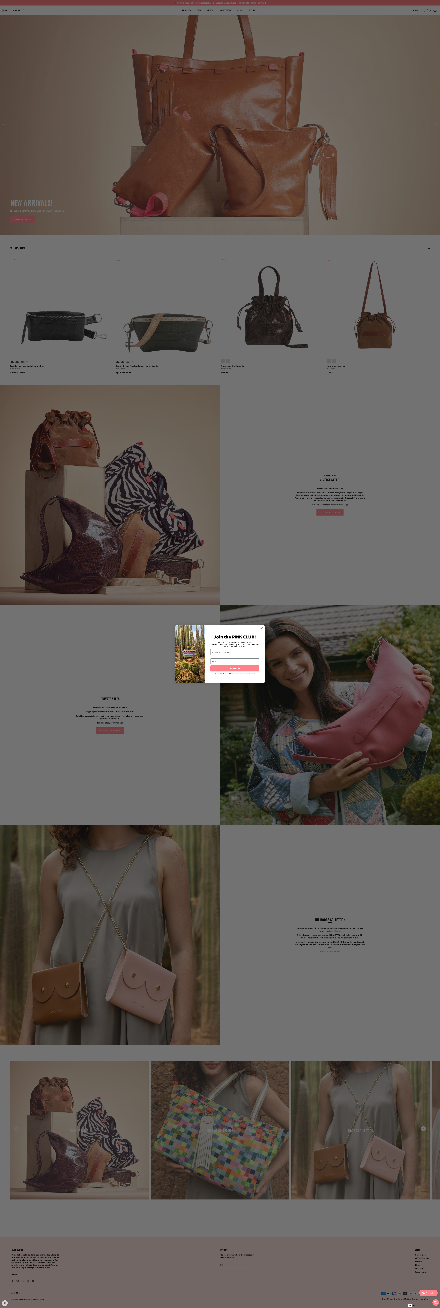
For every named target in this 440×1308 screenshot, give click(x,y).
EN (410, 1305)
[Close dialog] (262, 628)
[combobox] (410, 1305)
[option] (414, 1305)
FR (414, 1305)
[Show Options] (257, 652)
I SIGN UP (235, 668)
